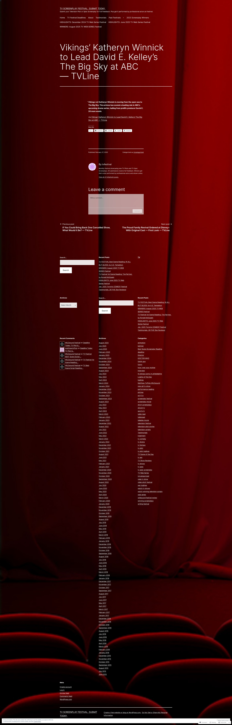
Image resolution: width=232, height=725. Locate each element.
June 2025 (103, 349)
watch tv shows (144, 488)
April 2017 (102, 606)
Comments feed (66, 696)
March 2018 (103, 572)
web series (142, 495)
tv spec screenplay (145, 470)
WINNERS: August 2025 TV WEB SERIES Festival (81, 27)
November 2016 (105, 622)
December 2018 (105, 544)
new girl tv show (144, 386)
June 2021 (103, 457)
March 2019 (103, 535)
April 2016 (102, 643)
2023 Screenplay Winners (138, 18)
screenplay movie (144, 402)
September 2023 (105, 399)
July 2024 (102, 374)
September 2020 (105, 479)
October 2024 (104, 364)
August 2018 (103, 557)
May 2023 (102, 408)
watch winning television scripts (150, 491)
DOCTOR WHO (143, 358)
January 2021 (104, 467)
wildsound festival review (147, 498)
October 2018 (104, 550)
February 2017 (104, 612)
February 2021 (104, 464)
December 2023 (105, 389)
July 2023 (102, 405)
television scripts (144, 430)
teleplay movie (143, 420)
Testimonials (101, 18)
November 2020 (105, 473)
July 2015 (102, 671)
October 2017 (104, 588)
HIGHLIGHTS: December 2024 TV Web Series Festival (83, 22)
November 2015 (105, 659)
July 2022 (102, 430)
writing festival (143, 504)
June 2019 (103, 526)
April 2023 (103, 411)
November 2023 (105, 392)
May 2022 (102, 436)
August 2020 (104, 482)
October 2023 (104, 395)
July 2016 (102, 634)
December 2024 (105, 358)
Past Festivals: (115, 18)
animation (141, 343)
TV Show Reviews (145, 461)
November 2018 (105, 547)
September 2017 (105, 591)
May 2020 (102, 491)
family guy (142, 361)
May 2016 (102, 640)
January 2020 (104, 504)
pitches (140, 392)
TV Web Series (143, 473)
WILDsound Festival (72, 343)
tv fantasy (142, 445)
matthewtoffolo (71, 348)
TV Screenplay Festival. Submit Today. (82, 8)
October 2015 (104, 662)
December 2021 (105, 445)
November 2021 (105, 448)
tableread (141, 417)
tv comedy (142, 439)
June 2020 (103, 488)
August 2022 (104, 426)
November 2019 (105, 510)
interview (141, 371)
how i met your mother (146, 368)
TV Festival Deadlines (76, 18)
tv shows (141, 464)
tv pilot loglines (143, 451)
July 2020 (102, 485)
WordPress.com (66, 699)
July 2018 (102, 560)
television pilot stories (146, 426)
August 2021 (103, 454)
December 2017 (105, 581)
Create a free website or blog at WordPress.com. (122, 712)
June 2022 (103, 433)
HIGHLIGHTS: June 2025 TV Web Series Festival (129, 22)
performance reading (146, 389)
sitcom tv (141, 408)
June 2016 (103, 637)
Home (62, 18)
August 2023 (104, 402)
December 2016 (105, 619)
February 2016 (104, 650)
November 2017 (105, 584)
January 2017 (104, 615)
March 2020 (103, 498)
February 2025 (104, 352)
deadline (141, 352)
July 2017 (102, 597)
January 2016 (104, 653)
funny (140, 364)
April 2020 (103, 495)
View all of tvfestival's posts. (109, 177)
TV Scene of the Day (146, 454)
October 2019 (104, 513)
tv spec (140, 467)
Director (141, 355)
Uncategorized (138, 152)
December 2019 (105, 507)
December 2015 (105, 656)
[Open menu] (123, 17)
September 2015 (105, 665)
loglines (141, 380)
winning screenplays (145, 501)
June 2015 (103, 674)
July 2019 (102, 522)
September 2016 (105, 628)
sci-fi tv (141, 395)
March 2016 (103, 646)
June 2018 (103, 563)
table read (141, 414)
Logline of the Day (145, 377)
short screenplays (145, 405)
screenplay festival (145, 399)
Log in (62, 690)
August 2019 (103, 519)
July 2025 (102, 346)
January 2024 (104, 386)
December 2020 (105, 470)
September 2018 (105, 553)
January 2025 (104, 355)
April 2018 (102, 569)
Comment (137, 211)
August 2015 (103, 668)
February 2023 (104, 417)
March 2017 (103, 609)
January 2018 (104, 578)
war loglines (142, 485)
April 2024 (103, 380)
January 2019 (104, 541)
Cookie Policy (37, 721)
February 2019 (104, 538)
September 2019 (105, 516)
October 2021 (104, 451)
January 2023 (104, 420)
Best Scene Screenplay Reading (150, 349)
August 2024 (104, 371)
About (90, 18)
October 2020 (104, 476)
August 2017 (103, 594)
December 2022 (105, 423)
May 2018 (102, 566)
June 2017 (103, 600)
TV (139, 257)
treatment (141, 436)
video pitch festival (145, 482)
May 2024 (103, 377)
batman (141, 346)
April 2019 (102, 532)
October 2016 (104, 625)
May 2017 (102, 603)
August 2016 (103, 631)
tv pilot (140, 448)
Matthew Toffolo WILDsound (149, 383)
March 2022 (103, 439)
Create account (66, 687)
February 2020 (104, 501)
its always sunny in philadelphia (150, 374)
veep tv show (143, 479)
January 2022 (104, 442)
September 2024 (105, 368)
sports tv (141, 411)
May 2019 (102, 529)
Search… (63, 257)
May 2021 (102, 461)
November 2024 (105, 361)
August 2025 (104, 343)
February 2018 (104, 575)
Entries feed (64, 693)
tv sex (140, 457)
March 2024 (103, 383)
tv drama (141, 442)
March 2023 (103, 414)
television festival (144, 423)
